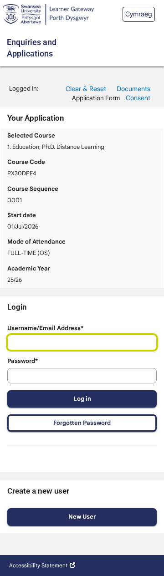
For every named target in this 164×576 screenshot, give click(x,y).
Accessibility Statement (38, 565)
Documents (133, 89)
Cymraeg (138, 14)
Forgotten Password (82, 423)
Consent (138, 98)
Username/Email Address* (45, 328)
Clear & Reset (86, 89)
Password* (22, 361)
